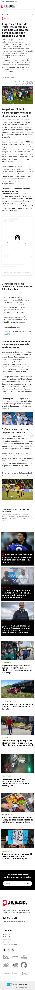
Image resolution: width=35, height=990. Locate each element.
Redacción (6, 934)
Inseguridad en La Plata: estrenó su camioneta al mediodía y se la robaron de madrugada (15, 782)
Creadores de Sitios (22, 987)
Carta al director (8, 937)
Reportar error (8, 939)
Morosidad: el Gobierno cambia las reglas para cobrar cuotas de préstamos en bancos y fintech (17, 819)
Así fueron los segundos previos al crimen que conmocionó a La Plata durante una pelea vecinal (17, 742)
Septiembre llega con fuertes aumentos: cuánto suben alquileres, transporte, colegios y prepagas (17, 669)
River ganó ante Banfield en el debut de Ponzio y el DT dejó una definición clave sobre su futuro (17, 558)
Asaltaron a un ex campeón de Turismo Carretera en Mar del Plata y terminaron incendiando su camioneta (17, 629)
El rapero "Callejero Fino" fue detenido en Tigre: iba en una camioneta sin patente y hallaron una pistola (16, 594)
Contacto (6, 942)
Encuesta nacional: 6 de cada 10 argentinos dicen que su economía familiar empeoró (17, 856)
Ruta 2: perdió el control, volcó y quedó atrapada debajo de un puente (17, 706)
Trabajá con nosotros (10, 944)
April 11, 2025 (9, 334)
